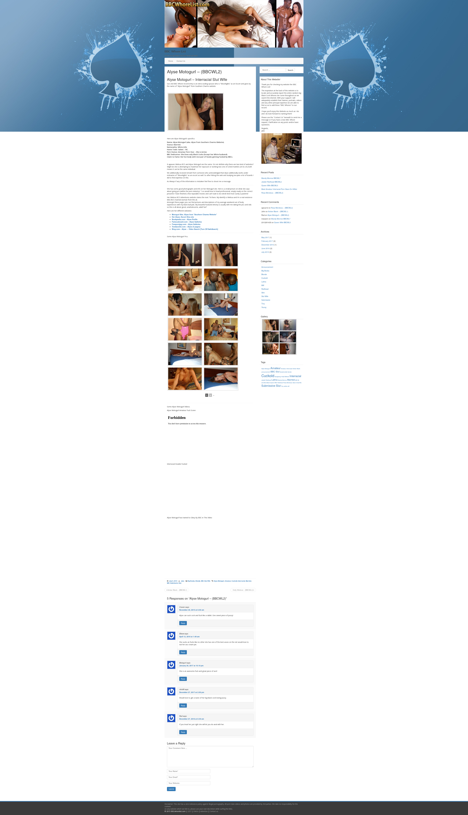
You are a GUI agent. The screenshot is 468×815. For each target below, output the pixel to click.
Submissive (265, 300)
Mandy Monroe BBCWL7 (271, 178)
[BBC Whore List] (234, 23)
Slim (263, 292)
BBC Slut (275, 371)
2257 (189, 811)
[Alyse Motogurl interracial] (185, 304)
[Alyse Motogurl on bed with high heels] (221, 304)
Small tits (298, 383)
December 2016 (267, 244)
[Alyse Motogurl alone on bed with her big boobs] (185, 379)
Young (263, 307)
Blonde (197, 581)
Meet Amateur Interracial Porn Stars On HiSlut (279, 189)
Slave (294, 383)
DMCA (195, 811)
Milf (202, 581)
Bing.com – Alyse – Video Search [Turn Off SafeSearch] (195, 229)
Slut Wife (207, 581)
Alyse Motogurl (219, 581)
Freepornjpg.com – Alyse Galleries (186, 224)
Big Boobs (191, 581)
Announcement (267, 267)
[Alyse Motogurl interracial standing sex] (185, 329)
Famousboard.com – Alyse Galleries (187, 222)
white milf (286, 386)
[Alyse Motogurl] (195, 112)
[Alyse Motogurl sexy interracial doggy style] (221, 354)
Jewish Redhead (266, 380)
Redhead (264, 289)
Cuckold (234, 581)
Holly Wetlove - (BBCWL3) (243, 590)
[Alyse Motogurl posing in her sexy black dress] (185, 255)
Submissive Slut (175, 583)
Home (170, 61)
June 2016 (265, 248)
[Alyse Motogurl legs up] (221, 255)
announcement (265, 372)
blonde (290, 372)
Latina (263, 281)
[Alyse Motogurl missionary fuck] (185, 280)
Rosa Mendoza (287, 383)
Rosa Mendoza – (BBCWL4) (272, 193)
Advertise (204, 811)
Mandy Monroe (282, 380)
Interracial (241, 581)
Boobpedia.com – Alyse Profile (184, 219)
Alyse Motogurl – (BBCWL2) (278, 215)
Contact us (214, 811)
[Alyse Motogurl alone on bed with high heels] (185, 354)
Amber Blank (296, 369)
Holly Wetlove (285, 376)
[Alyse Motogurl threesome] (221, 280)
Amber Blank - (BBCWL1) (177, 590)
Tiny (263, 303)
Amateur (228, 581)
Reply (183, 623)
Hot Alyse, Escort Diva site (183, 217)
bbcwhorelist (283, 372)
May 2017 (265, 237)
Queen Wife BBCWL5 (269, 185)
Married (248, 581)
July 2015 (265, 252)
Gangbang (278, 376)
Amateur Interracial (286, 369)
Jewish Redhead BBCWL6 (271, 182)
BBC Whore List (175, 51)
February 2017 (267, 241)
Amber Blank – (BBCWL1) (278, 211)
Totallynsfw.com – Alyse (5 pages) (186, 226)
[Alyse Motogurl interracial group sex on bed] (221, 329)
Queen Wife (273, 383)
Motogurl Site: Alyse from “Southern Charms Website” (194, 214)
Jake (182, 581)
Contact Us (181, 61)
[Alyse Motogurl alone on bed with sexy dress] (221, 379)
